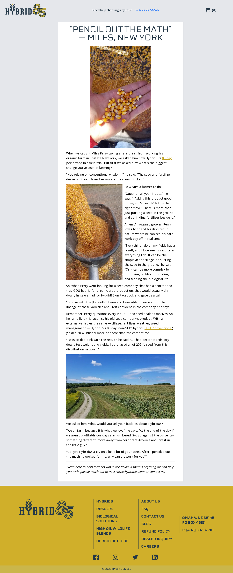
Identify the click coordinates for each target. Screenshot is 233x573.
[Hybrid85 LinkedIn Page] (155, 557)
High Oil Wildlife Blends (113, 531)
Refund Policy (155, 531)
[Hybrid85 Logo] (25, 10)
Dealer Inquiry (156, 539)
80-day (167, 158)
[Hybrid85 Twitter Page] (135, 557)
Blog (146, 524)
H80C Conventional (158, 328)
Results (104, 509)
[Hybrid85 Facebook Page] (96, 557)
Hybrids (104, 501)
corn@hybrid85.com (129, 472)
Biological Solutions (107, 519)
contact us (156, 472)
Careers (150, 546)
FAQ (145, 509)
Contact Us (152, 516)
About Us (150, 501)
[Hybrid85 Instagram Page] (115, 557)
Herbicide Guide (112, 541)
